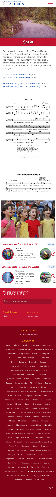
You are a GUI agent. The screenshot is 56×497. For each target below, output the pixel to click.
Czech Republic (18, 375)
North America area (14, 433)
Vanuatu (46, 475)
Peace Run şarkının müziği (16, 77)
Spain (46, 463)
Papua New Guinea (23, 438)
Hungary (28, 396)
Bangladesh (24, 353)
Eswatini (37, 379)
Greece (23, 391)
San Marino (22, 450)
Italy (28, 400)
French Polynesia (18, 387)
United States (23, 475)
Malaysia (47, 412)
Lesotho (10, 408)
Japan (36, 400)
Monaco (44, 421)
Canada (42, 362)
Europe (9, 383)
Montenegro (21, 425)
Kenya (9, 404)
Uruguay (35, 475)
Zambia (28, 480)
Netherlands (21, 429)
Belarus (35, 353)
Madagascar (25, 412)
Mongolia (9, 425)
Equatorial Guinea (13, 379)
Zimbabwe (39, 480)
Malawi (37, 412)
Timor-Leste (10, 471)
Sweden (11, 467)
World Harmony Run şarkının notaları (22, 83)
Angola (36, 345)
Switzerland (23, 467)
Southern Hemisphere (31, 463)
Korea (27, 404)
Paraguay (39, 438)
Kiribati (18, 404)
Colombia (43, 366)
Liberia (20, 408)
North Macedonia (33, 433)
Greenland (34, 391)
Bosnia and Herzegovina (27, 358)
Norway (47, 433)
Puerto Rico (14, 446)
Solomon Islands (45, 459)
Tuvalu (39, 471)
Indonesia (9, 400)
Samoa (11, 450)
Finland (38, 383)
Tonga (21, 471)
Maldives (11, 417)
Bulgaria (22, 362)
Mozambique (36, 425)
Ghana (43, 387)
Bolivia (11, 358)
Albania (17, 345)
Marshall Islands (32, 417)
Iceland (38, 396)
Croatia (27, 370)
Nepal (11, 429)
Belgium (46, 353)
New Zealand (36, 429)
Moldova (34, 421)
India (46, 396)
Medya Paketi (33, 316)
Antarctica (47, 345)
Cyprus (44, 370)
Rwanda (45, 446)
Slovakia (21, 459)
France (48, 383)
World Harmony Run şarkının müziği (22, 86)
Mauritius (46, 417)
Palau (9, 438)
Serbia (21, 454)
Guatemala (46, 391)
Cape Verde (15, 366)
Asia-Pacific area (24, 349)
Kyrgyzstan (37, 404)
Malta (20, 417)
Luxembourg (12, 412)
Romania (26, 446)
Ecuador (42, 375)
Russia (35, 446)
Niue (47, 429)
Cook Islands (15, 370)
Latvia (48, 404)
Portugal (18, 442)
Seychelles (31, 454)
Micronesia (23, 421)
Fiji (31, 383)
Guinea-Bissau (14, 396)
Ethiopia (48, 379)
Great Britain (11, 391)
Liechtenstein (32, 408)
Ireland (20, 400)
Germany (33, 387)
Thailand (46, 467)
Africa (8, 345)
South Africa (13, 463)
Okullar (6, 316)
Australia (38, 349)
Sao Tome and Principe (39, 450)
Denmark (31, 375)
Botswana (45, 358)
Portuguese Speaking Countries (38, 442)
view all (51, 244)
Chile (25, 366)
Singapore (9, 459)
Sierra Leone (44, 454)
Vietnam (18, 480)
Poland (8, 442)
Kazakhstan (46, 400)
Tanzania (35, 467)
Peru (48, 438)
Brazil (13, 362)
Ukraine (10, 475)
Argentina (10, 349)
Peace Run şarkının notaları (17, 74)
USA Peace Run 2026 (28, 334)
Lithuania (45, 408)
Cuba (35, 370)
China (33, 366)
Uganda (48, 471)
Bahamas (11, 353)
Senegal (11, 454)
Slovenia (31, 459)
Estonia (27, 379)
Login (50, 487)
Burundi (33, 362)
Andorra (26, 345)
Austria (48, 349)
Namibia (48, 425)
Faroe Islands (21, 383)
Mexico (12, 421)
